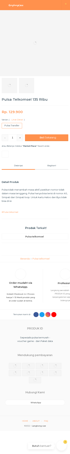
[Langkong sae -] (30, 5)
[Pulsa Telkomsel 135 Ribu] (35, 43)
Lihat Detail (17, 120)
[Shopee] (5, 154)
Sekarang (48, 137)
